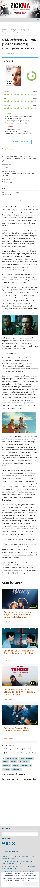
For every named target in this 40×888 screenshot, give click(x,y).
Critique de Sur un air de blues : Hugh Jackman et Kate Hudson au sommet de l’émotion (19, 614)
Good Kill (6, 765)
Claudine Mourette (18, 54)
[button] (37, 19)
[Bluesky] (3, 843)
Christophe (5, 861)
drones (13, 762)
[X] (10, 843)
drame (5, 762)
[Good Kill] (13, 75)
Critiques (13, 30)
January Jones (26, 765)
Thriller (6, 769)
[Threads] (13, 843)
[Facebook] (6, 843)
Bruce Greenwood (26, 758)
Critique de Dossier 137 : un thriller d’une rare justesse (17, 729)
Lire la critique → (8, 622)
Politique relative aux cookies (22, 880)
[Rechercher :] (20, 24)
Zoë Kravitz (16, 769)
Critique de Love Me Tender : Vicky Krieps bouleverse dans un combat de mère (19, 692)
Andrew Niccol (12, 758)
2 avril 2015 (6, 54)
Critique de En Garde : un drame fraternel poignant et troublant (19, 652)
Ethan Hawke (24, 762)
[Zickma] (20, 16)
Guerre (15, 765)
